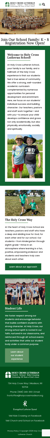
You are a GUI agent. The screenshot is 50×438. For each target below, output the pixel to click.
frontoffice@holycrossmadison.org (25, 395)
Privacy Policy (13, 431)
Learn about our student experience (17, 355)
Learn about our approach (23, 266)
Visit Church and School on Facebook (25, 420)
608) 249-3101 (25, 391)
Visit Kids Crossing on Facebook (25, 415)
